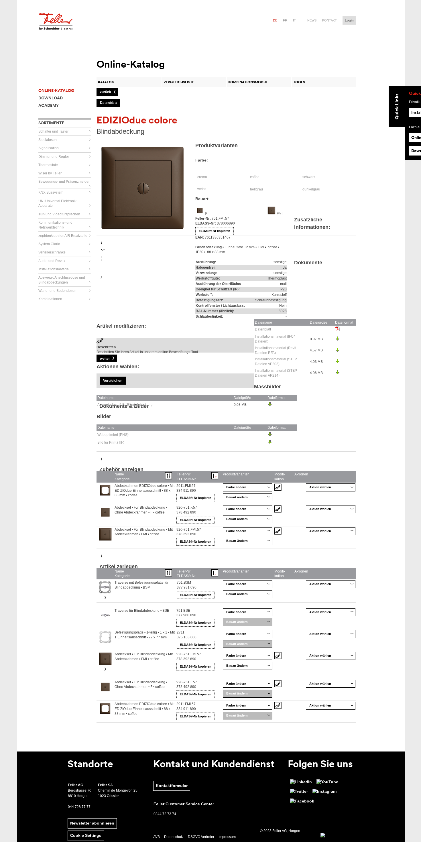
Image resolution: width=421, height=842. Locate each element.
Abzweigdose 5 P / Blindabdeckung (125, 405)
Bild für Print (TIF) (110, 442)
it (294, 20)
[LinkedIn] (301, 782)
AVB (156, 837)
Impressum (227, 837)
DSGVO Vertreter (201, 837)
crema (202, 177)
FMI (279, 214)
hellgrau (256, 189)
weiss (201, 189)
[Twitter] (299, 791)
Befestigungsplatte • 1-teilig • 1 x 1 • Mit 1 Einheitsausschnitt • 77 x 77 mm (145, 634)
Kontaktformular (172, 785)
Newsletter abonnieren (92, 823)
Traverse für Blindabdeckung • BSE (142, 611)
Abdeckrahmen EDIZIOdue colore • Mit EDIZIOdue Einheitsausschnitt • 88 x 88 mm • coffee (144, 490)
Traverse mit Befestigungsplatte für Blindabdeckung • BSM (141, 585)
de (275, 20)
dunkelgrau (311, 189)
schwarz (308, 177)
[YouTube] (327, 782)
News (311, 20)
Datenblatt (263, 329)
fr (285, 20)
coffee (254, 177)
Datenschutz (174, 837)
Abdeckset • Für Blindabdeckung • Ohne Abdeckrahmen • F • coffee (141, 509)
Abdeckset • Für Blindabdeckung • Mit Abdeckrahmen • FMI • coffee (144, 532)
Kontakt (329, 20)
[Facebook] (302, 801)
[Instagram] (324, 791)
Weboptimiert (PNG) (113, 435)
